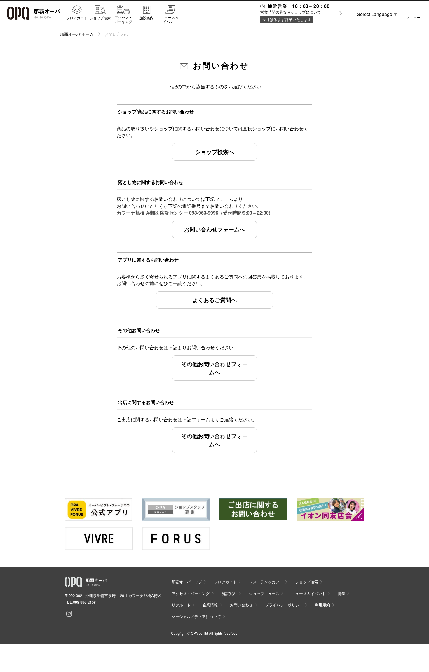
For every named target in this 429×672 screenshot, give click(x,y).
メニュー (414, 17)
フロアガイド (76, 17)
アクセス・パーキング (123, 19)
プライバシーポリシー (284, 605)
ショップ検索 (100, 17)
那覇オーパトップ (187, 582)
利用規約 (322, 605)
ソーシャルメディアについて (196, 616)
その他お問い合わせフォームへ (214, 368)
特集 (341, 593)
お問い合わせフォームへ (214, 229)
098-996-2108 (84, 602)
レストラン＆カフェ (266, 582)
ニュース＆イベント (170, 19)
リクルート (181, 605)
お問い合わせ (241, 605)
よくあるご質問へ (214, 300)
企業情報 (210, 605)
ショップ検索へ (214, 152)
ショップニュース (264, 593)
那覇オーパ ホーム (77, 34)
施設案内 (146, 17)
